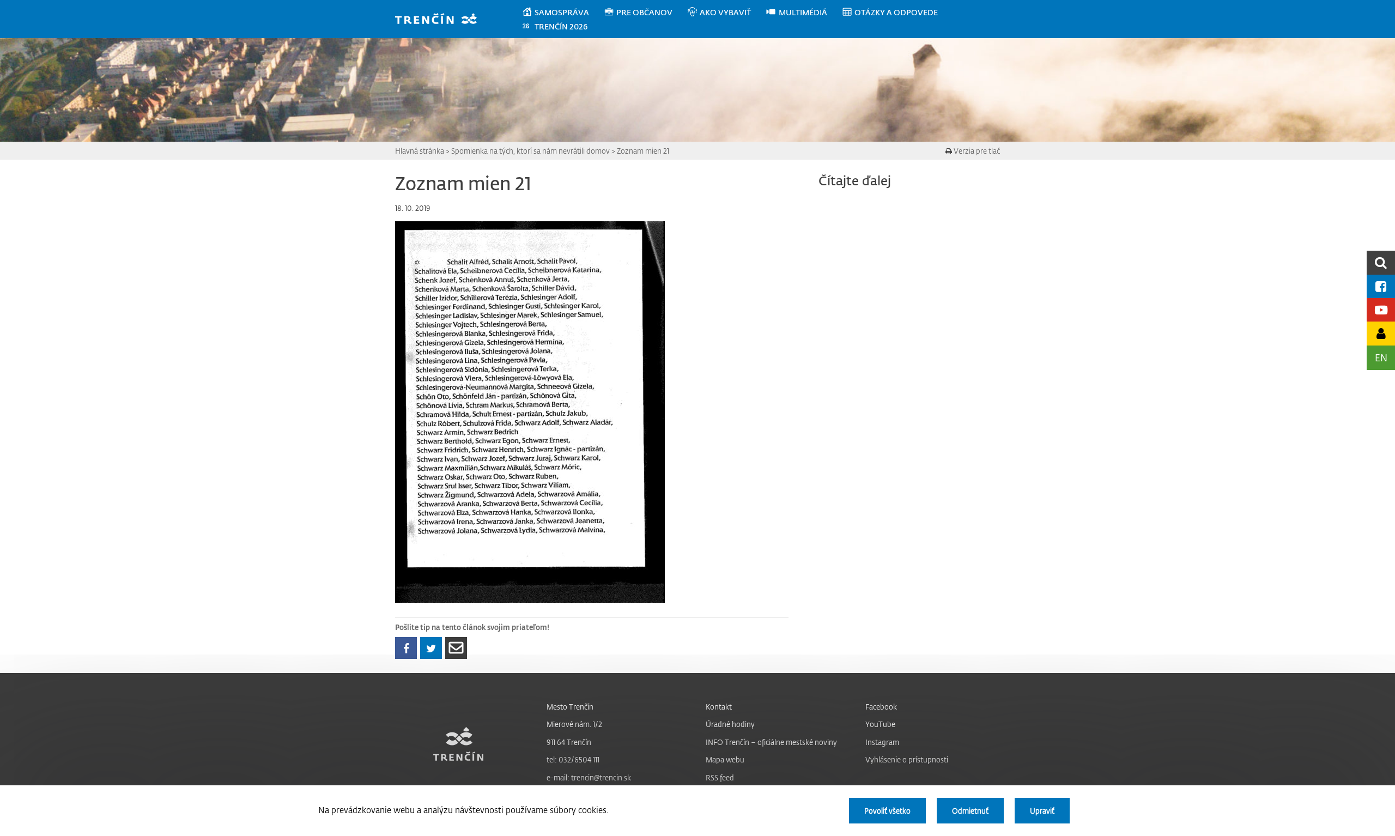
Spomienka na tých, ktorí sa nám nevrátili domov (530, 150)
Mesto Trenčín (570, 706)
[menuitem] (563, 12)
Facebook (881, 706)
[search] (1381, 262)
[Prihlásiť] (1381, 333)
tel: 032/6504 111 (573, 759)
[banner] (441, 20)
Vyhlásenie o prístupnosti (906, 759)
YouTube (880, 724)
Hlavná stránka (419, 150)
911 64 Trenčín (569, 742)
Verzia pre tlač (976, 150)
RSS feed (720, 777)
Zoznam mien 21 (643, 150)
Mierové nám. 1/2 (574, 724)
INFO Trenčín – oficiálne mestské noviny (771, 742)
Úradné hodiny (730, 724)
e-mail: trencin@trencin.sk (589, 777)
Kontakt (719, 706)
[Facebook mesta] (1381, 286)
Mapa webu (725, 759)
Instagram (882, 742)
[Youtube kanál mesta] (1381, 310)
